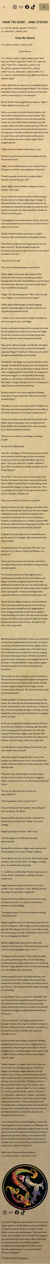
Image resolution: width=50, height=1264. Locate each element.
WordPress (23, 1258)
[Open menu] (4, 7)
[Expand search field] (44, 6)
